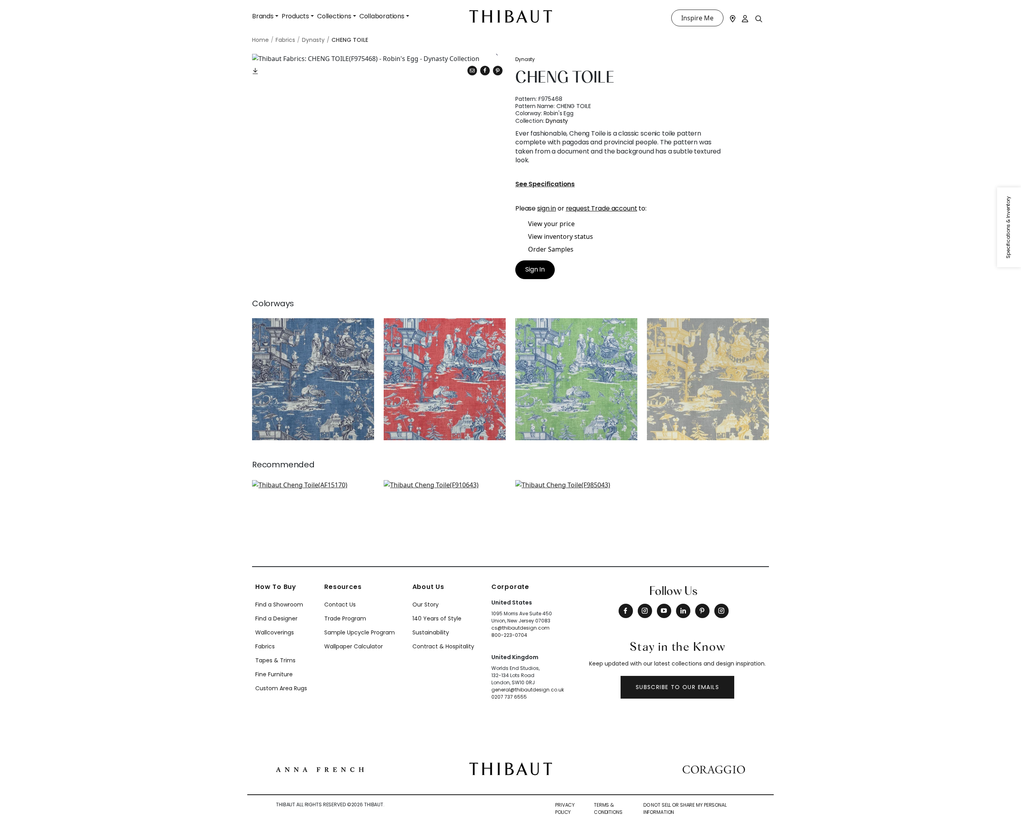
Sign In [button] (535, 269)
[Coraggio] (713, 768)
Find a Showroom (279, 605)
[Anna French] (320, 768)
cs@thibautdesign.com (520, 627)
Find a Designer (276, 618)
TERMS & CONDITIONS (608, 808)
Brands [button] (263, 16)
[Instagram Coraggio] (721, 611)
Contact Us (340, 605)
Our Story (425, 605)
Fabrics (265, 646)
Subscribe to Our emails (677, 687)
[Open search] (759, 18)
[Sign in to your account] (745, 18)
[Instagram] (645, 611)
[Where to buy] (732, 18)
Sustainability (430, 632)
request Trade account (601, 208)
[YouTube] (664, 611)
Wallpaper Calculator (353, 646)
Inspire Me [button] (697, 18)
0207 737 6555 (509, 696)
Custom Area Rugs (281, 688)
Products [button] (295, 16)
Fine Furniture (274, 674)
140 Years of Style (436, 618)
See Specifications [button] (545, 184)
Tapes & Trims (275, 660)
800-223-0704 (509, 635)
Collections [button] (334, 16)
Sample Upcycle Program (359, 632)
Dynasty (525, 59)
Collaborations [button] (381, 16)
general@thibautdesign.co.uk (527, 689)
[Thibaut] (510, 768)
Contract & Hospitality (443, 646)
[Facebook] (626, 611)
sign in (546, 208)
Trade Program (345, 618)
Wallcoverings (274, 632)
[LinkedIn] (683, 611)
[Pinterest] (498, 70)
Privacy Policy (565, 808)
